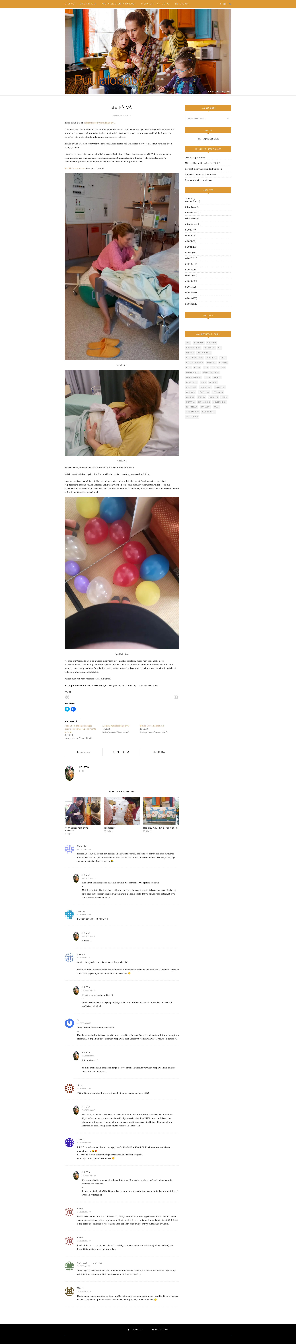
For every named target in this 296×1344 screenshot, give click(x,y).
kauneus (223, 362)
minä (203, 382)
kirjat (197, 367)
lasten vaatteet (193, 377)
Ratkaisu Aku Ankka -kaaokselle (160, 827)
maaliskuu (193, 212)
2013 (192, 298)
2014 (192, 292)
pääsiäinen (218, 392)
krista (161, 752)
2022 (192, 246)
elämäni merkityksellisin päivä (99, 122)
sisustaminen (220, 402)
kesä (188, 367)
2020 (192, 258)
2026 (191, 198)
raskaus (201, 397)
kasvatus (211, 362)
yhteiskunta (192, 417)
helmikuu (193, 218)
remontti (213, 397)
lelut (207, 377)
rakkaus (190, 397)
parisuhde (220, 387)
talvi (216, 407)
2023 (191, 241)
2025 (192, 229)
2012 (192, 304)
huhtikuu (193, 207)
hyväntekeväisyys (194, 357)
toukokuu (193, 201)
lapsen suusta (192, 372)
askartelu (199, 343)
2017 (192, 275)
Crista (81, 1139)
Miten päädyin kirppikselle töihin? (202, 163)
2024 (191, 235)
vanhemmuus (192, 412)
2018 (192, 269)
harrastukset (203, 353)
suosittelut (191, 407)
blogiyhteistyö (193, 348)
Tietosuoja (182, 4)
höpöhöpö (211, 357)
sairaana (190, 402)
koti (206, 367)
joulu (223, 357)
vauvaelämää (208, 412)
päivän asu (204, 392)
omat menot (205, 387)
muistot (213, 382)
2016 (192, 281)
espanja (190, 353)
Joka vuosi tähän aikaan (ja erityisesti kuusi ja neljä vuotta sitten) (80, 728)
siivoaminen (204, 402)
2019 (192, 264)
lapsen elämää (218, 367)
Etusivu (70, 4)
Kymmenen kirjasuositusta (198, 180)
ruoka (224, 397)
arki (188, 343)
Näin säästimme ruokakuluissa (200, 174)
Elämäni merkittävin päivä (115, 725)
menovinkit (191, 382)
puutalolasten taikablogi (118, 4)
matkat (217, 377)
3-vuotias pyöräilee (195, 157)
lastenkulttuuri (211, 372)
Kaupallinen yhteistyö (155, 4)
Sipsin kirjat (88, 4)
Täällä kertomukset (75, 168)
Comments (83, 752)
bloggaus (211, 343)
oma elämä (191, 387)
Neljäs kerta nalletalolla (152, 725)
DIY (219, 348)
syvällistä (205, 407)
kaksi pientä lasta (194, 362)
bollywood (209, 348)
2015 (192, 286)
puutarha (190, 392)
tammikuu (193, 224)
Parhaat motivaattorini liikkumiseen (203, 168)
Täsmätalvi (109, 827)
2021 (192, 252)
